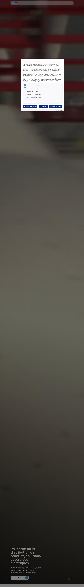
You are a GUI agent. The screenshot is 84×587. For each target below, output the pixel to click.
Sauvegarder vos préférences (30, 106)
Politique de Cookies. (35, 81)
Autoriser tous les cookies (55, 106)
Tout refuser (44, 106)
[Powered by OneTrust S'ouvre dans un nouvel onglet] (58, 110)
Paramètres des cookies (30, 101)
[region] (42, 85)
